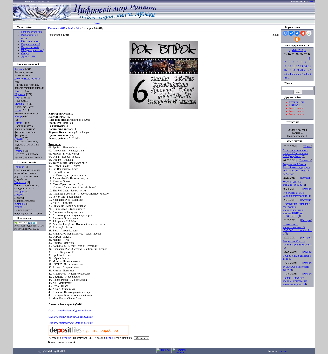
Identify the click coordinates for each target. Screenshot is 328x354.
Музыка (19, 103)
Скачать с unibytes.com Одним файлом (71, 316)
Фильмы (19, 69)
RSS (311, 1)
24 (289, 73)
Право (18, 194)
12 (297, 66)
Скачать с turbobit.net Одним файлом (70, 310)
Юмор (18, 116)
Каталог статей (30, 47)
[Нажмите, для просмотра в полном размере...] (163, 108)
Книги (18, 91)
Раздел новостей (30, 44)
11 (293, 66)
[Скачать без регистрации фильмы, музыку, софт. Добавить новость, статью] (42, 19)
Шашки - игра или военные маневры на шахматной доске (295, 280)
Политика (20, 182)
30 (285, 77)
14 (77, 28)
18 (293, 70)
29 (309, 73)
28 (305, 73)
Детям (18, 138)
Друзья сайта (28, 56)
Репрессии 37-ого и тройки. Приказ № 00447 (297, 243)
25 (293, 73)
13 (301, 66)
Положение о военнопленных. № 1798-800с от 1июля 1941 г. (297, 229)
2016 (62, 28)
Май (70, 28)
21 (305, 70)
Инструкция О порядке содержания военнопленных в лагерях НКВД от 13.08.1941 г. (296, 210)
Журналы (20, 94)
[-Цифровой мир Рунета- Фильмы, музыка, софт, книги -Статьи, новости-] (115, 19)
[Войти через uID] (285, 33)
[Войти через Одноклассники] (297, 39)
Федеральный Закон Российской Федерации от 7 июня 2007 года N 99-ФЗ (296, 169)
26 (297, 73)
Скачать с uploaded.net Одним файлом (71, 322)
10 (289, 66)
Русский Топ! (297, 102)
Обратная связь (30, 41)
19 (297, 70)
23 (285, 73)
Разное (18, 150)
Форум (25, 53)
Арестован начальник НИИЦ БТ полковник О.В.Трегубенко (295, 153)
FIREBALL (295, 105)
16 (285, 70)
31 (289, 77)
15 (309, 66)
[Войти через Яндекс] (302, 33)
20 (301, 70)
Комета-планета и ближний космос (293, 183)
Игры (18, 110)
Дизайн (19, 122)
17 (289, 70)
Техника (19, 166)
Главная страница (31, 31)
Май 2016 (297, 50)
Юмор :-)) (19, 203)
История (19, 191)
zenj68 (109, 337)
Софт (18, 97)
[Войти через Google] (309, 33)
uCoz (284, 351)
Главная (97, 23)
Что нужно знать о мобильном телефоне (295, 194)
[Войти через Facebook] (297, 33)
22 (309, 70)
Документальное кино (27, 78)
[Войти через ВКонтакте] (291, 33)
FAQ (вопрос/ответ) (32, 50)
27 (301, 73)
